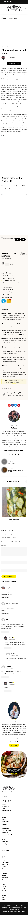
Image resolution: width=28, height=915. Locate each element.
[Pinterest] (18, 405)
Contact (24, 911)
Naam (3, 560)
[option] (14, 504)
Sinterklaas (5, 850)
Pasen (4, 848)
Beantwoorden (5, 597)
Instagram (15, 454)
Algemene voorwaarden (7, 911)
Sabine (7, 57)
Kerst (3, 846)
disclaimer (16, 909)
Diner (15, 46)
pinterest (7, 2)
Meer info (14, 745)
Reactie (3, 545)
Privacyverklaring (17, 911)
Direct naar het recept (14, 63)
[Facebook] (12, 405)
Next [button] (25, 481)
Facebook (12, 454)
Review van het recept (6, 541)
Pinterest (18, 454)
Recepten (11, 46)
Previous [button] (22, 481)
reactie (14, 382)
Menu (25, 8)
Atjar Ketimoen (14, 519)
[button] (23, 239)
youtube (10, 2)
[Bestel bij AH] (4, 301)
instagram (5, 2)
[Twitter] (15, 405)
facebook (2, 2)
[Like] (9, 405)
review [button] (19, 395)
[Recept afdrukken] (17, 239)
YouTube (10, 454)
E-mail (3, 568)
